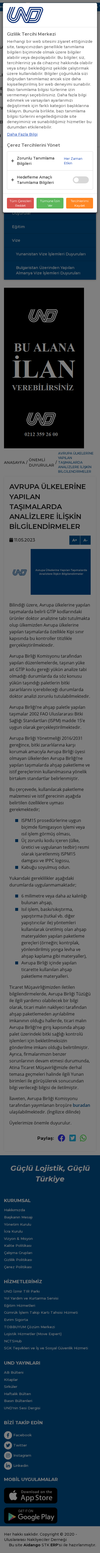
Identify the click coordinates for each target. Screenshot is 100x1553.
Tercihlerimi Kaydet (80, 203)
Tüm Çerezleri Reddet (20, 203)
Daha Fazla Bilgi (22, 134)
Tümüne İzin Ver (50, 203)
